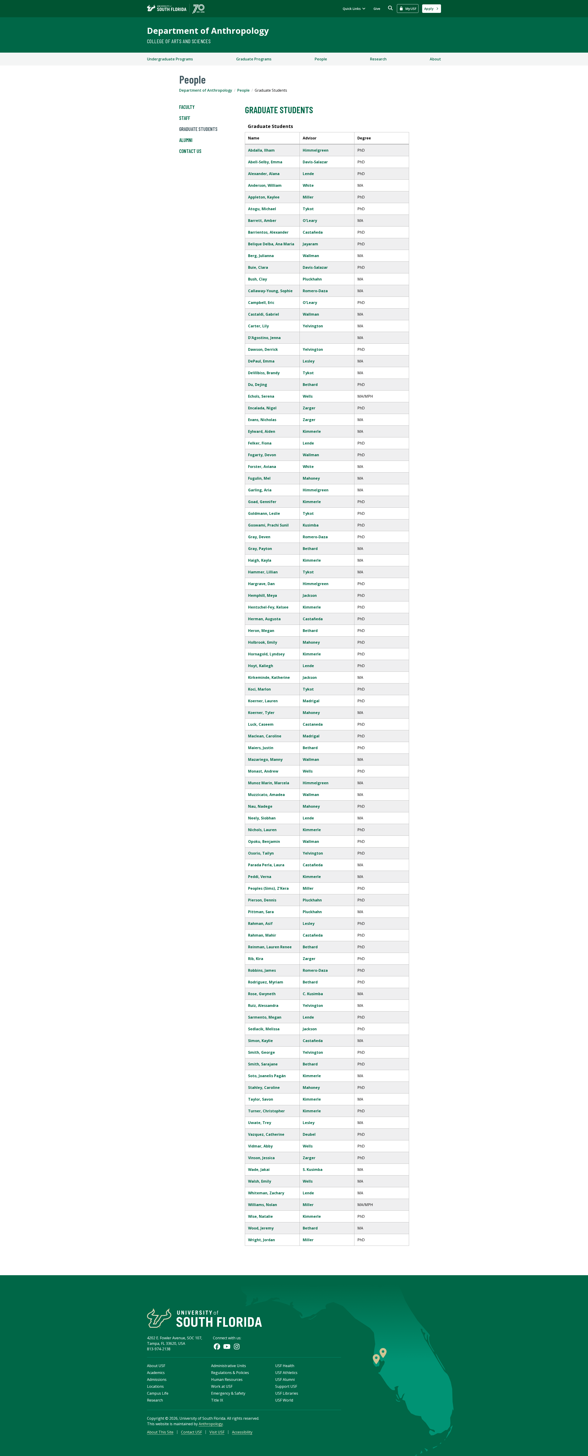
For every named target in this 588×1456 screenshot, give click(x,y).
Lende (308, 173)
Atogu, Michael (262, 208)
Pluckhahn (312, 279)
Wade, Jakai (259, 1169)
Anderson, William (265, 185)
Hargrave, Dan (261, 583)
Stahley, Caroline (264, 1087)
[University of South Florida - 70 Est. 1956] (175, 9)
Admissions (157, 1379)
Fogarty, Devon (262, 454)
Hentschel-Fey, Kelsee (268, 607)
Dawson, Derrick (263, 349)
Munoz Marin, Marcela (268, 782)
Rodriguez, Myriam (265, 982)
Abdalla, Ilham (261, 150)
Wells (308, 396)
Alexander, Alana (264, 173)
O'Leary (310, 220)
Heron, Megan (261, 630)
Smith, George (261, 1052)
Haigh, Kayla (259, 560)
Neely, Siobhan (262, 818)
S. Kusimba (312, 1169)
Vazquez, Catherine (266, 1134)
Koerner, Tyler (261, 712)
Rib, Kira (255, 958)
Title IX (217, 1400)
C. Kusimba (313, 993)
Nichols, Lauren (262, 829)
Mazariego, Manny (265, 759)
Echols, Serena (261, 396)
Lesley (308, 361)
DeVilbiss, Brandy (264, 372)
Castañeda (313, 232)
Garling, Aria (259, 490)
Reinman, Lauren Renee (270, 946)
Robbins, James (262, 970)
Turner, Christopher (266, 1110)
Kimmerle (312, 431)
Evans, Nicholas (262, 419)
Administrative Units (228, 1365)
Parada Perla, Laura (266, 864)
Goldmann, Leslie (264, 513)
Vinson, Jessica (261, 1157)
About (435, 59)
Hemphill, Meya (262, 595)
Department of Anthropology (208, 30)
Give (376, 8)
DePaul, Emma (261, 361)
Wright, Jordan (261, 1239)
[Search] (390, 8)
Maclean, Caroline (264, 736)
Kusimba (311, 525)
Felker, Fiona (259, 443)
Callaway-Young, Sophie (270, 290)
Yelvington (313, 326)
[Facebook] (217, 1347)
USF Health (284, 1365)
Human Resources (227, 1379)
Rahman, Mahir (262, 935)
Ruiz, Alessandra (263, 1005)
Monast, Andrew (263, 771)
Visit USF (216, 1432)
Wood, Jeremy (261, 1228)
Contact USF (191, 1432)
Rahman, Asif (260, 923)
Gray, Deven (259, 536)
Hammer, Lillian (263, 572)
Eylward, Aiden (261, 431)
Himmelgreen (315, 150)
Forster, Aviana (262, 466)
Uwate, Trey (259, 1122)
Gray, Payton (260, 548)
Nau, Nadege (260, 806)
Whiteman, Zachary (266, 1192)
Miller (308, 197)
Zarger (309, 408)
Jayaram (310, 243)
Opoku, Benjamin (264, 841)
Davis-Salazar (315, 161)
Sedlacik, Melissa (264, 1028)
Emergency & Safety (228, 1393)
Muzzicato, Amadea (266, 794)
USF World (284, 1400)
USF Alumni (285, 1379)
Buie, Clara (258, 267)
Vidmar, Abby (260, 1146)
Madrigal (311, 700)
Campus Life (157, 1393)
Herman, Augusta (264, 618)
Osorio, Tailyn (261, 853)
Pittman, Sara (261, 911)
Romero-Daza (315, 290)
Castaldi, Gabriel (263, 314)
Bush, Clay (257, 279)
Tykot (308, 208)
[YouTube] (227, 1347)
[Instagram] (237, 1347)
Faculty (187, 107)
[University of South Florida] (204, 1318)
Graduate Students (198, 129)
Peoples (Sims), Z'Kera (268, 888)
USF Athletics (286, 1372)
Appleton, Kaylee (264, 197)
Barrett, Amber (262, 220)
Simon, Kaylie (260, 1040)
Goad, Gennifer (262, 501)
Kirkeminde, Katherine (269, 677)
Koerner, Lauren (263, 700)
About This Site (160, 1432)
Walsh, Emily (259, 1181)
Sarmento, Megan (264, 1017)
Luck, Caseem (261, 724)
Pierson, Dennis (262, 900)
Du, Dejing (257, 384)
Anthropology (211, 1423)
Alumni (185, 140)
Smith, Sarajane (263, 1064)
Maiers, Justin (260, 747)
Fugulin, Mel (259, 478)
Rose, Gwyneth (262, 993)
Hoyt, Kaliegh (260, 665)
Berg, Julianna (261, 255)
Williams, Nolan (262, 1204)
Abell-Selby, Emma (265, 161)
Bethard (310, 384)
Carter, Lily (258, 326)
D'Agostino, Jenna (264, 337)
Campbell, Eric (261, 302)
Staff (184, 118)
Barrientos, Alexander (268, 232)
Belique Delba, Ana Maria (271, 243)
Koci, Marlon (259, 689)
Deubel (309, 1134)
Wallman (311, 255)
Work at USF (221, 1386)
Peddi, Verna (259, 876)
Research (378, 59)
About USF (156, 1365)
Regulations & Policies (230, 1372)
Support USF (286, 1386)
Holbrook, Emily (262, 642)
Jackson (310, 595)
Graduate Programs (253, 59)
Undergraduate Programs (170, 59)
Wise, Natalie (260, 1216)
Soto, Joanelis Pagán (267, 1075)
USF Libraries (286, 1393)
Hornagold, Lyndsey (266, 654)
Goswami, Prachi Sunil (268, 525)
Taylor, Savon (260, 1099)
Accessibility (242, 1432)
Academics (156, 1372)
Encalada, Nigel (262, 408)
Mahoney (311, 478)
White (308, 185)
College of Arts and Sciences (179, 41)
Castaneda (313, 724)
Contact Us (190, 151)
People (321, 59)
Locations (155, 1386)
